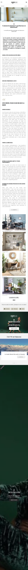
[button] (26, 2)
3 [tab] (15, 363)
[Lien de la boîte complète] (14, 349)
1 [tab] (12, 363)
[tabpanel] (14, 349)
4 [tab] (16, 363)
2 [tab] (14, 363)
